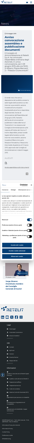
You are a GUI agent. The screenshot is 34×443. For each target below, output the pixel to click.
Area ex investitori (14, 335)
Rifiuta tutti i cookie (17, 256)
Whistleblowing (6, 438)
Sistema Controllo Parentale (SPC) (19, 392)
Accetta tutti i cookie (17, 245)
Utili (8, 343)
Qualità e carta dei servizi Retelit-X (19, 378)
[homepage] (6, 1)
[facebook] (16, 317)
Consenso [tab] (5, 190)
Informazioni (11, 368)
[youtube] (7, 317)
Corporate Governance (15, 332)
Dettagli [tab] (13, 190)
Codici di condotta (14, 389)
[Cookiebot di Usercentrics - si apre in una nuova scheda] (21, 185)
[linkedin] (2, 317)
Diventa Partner (13, 357)
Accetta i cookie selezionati (17, 251)
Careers (11, 354)
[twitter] (11, 317)
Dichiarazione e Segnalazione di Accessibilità (19, 403)
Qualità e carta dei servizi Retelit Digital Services (18, 374)
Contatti (11, 347)
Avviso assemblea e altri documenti (17, 167)
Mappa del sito (13, 360)
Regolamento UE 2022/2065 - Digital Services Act (17, 410)
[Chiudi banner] (31, 185)
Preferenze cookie (7, 435)
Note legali (12, 329)
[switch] (29, 225)
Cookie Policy (6, 432)
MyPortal (11, 350)
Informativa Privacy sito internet (11, 425)
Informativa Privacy (7, 428)
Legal (9, 325)
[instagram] (21, 317)
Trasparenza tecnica (15, 385)
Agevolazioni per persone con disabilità (18, 397)
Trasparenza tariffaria (15, 382)
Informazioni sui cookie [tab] (25, 190)
